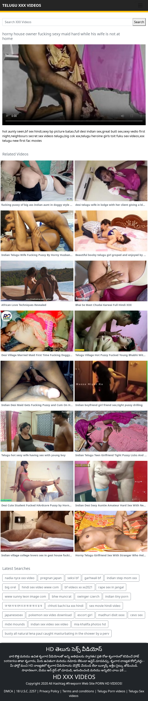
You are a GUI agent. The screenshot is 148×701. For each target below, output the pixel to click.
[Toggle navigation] (140, 5)
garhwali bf (92, 578)
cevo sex (136, 615)
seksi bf (73, 578)
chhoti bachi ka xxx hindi (65, 606)
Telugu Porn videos (111, 691)
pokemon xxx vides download (50, 615)
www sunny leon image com (25, 596)
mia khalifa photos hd (90, 624)
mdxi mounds (15, 624)
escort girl (84, 615)
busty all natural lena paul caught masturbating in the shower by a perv (57, 633)
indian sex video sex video (49, 624)
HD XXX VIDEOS (74, 677)
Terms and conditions (78, 691)
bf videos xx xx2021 (78, 587)
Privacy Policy (49, 691)
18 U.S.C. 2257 (26, 691)
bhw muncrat (61, 596)
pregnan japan (51, 578)
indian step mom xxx (122, 578)
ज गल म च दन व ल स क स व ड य (23, 606)
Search (139, 22)
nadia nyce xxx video (19, 578)
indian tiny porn (116, 596)
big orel (10, 587)
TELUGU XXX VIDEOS (21, 5)
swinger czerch (88, 596)
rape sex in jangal (111, 587)
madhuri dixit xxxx (111, 615)
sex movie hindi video (104, 606)
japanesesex (14, 615)
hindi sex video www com (40, 587)
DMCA (8, 691)
